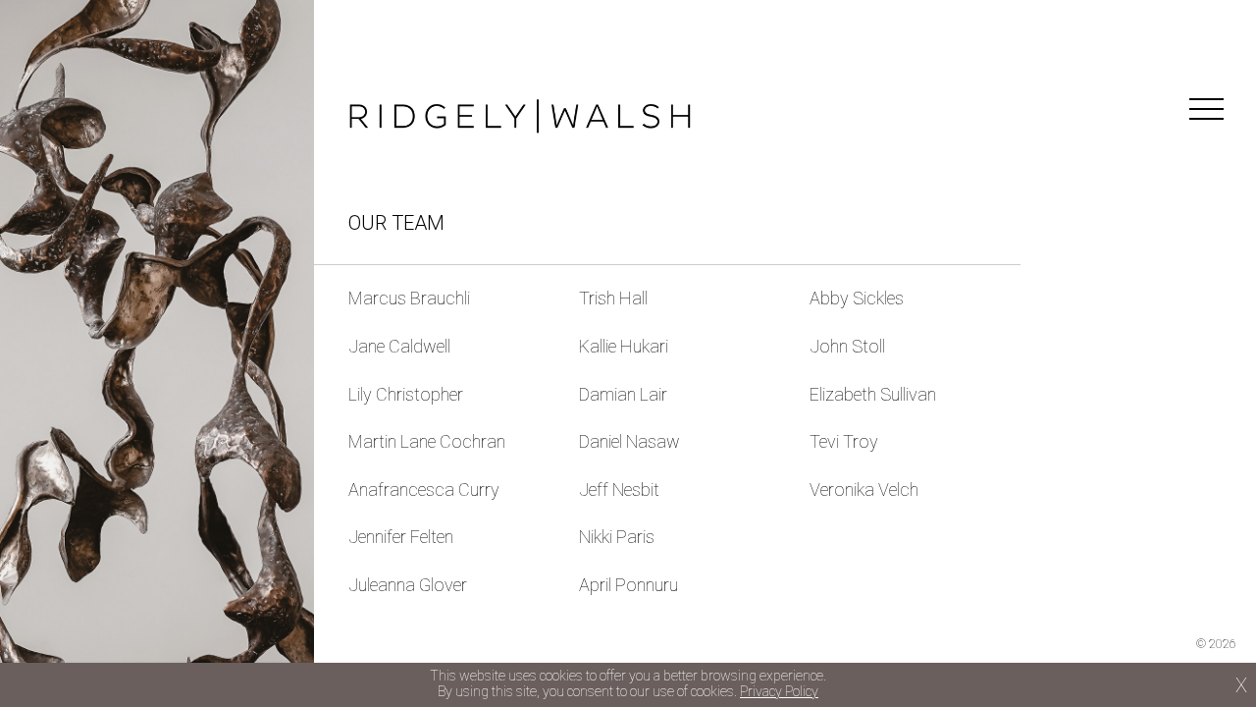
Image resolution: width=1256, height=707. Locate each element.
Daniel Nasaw (629, 442)
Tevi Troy (844, 442)
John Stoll (847, 346)
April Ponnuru (628, 584)
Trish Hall (613, 299)
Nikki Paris (616, 537)
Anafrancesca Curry (423, 489)
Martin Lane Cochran (426, 442)
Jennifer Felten (400, 537)
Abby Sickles (857, 299)
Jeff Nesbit (619, 489)
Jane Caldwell (399, 346)
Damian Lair (623, 394)
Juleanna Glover (407, 584)
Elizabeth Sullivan (873, 394)
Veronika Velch (864, 489)
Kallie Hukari (623, 346)
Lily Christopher (405, 394)
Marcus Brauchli (409, 299)
